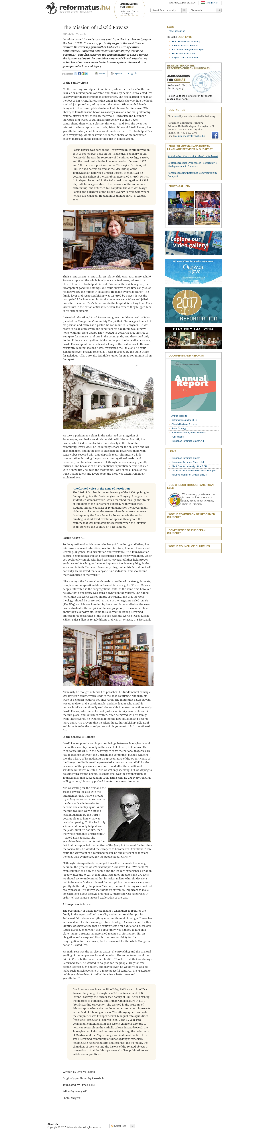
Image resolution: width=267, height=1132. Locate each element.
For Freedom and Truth (183, 53)
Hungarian (212, 2)
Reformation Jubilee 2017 (184, 420)
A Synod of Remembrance (185, 57)
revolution (180, 31)
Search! (219, 10)
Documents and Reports (186, 355)
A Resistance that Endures (185, 45)
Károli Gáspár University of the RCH (189, 466)
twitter (86, 73)
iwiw (75, 73)
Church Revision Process (184, 424)
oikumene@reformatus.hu (190, 136)
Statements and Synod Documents (188, 432)
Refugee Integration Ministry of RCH (189, 475)
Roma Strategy (178, 428)
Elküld (102, 73)
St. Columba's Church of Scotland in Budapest (193, 156)
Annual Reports (179, 416)
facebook (79, 73)
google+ (83, 73)
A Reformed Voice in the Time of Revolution (101, 488)
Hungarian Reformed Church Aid (187, 441)
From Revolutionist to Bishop (186, 41)
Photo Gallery (179, 186)
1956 (171, 31)
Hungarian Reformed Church (185, 458)
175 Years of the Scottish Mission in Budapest (193, 470)
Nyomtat (118, 73)
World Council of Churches (189, 546)
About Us (52, 1124)
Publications (177, 437)
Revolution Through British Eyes (188, 49)
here (176, 116)
